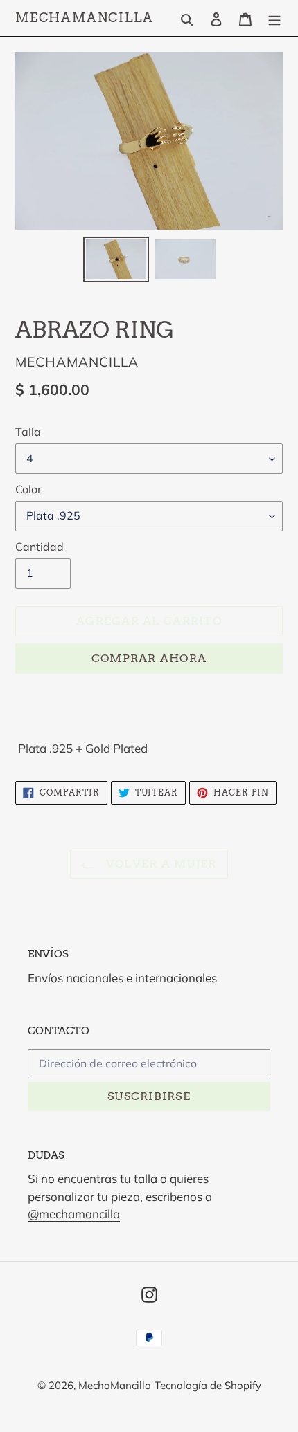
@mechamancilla (74, 1213)
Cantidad (39, 546)
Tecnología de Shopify (208, 1385)
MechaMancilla (84, 17)
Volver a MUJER (159, 863)
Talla (28, 432)
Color (28, 489)
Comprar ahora (149, 658)
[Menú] (274, 17)
